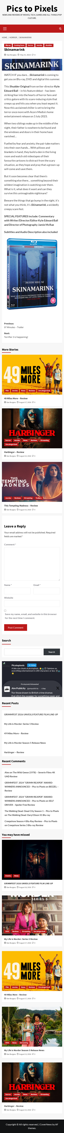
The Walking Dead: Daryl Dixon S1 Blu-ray (29, 815)
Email (36, 585)
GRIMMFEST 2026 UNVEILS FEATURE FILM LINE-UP (31, 714)
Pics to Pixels (32, 9)
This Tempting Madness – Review (21, 505)
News (23, 390)
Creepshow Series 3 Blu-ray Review (25, 825)
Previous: (14, 325)
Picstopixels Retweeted (30, 684)
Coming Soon (19, 45)
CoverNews (46, 1124)
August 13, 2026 (25, 1054)
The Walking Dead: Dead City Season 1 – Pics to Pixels (32, 811)
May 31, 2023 (25, 55)
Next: (16, 335)
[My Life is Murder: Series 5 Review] (32, 915)
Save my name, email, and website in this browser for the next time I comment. (31, 616)
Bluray (8, 45)
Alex (7, 772)
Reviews (32, 390)
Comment (10, 544)
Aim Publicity (19, 688)
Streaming (44, 440)
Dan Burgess (12, 55)
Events (8, 876)
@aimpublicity (32, 688)
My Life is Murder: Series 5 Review (21, 724)
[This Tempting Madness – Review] (32, 482)
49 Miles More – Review (16, 398)
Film (7, 390)
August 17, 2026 (25, 402)
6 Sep (44, 688)
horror (30, 45)
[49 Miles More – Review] (32, 375)
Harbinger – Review (14, 452)
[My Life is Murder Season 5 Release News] (32, 1027)
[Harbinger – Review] (32, 428)
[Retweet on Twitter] (19, 684)
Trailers (39, 498)
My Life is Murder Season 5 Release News (25, 742)
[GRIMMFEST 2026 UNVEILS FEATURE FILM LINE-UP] (32, 860)
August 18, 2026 (25, 887)
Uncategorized (44, 390)
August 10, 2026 (25, 456)
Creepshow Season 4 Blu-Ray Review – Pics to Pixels (31, 821)
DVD (7, 931)
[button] (5, 28)
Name (8, 585)
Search (6, 641)
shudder (49, 45)
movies (39, 45)
